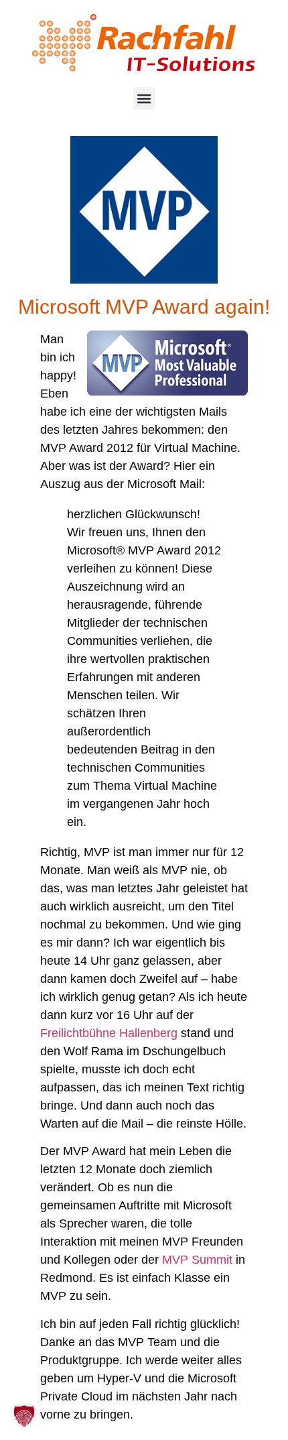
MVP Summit (197, 1259)
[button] (144, 98)
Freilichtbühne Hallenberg (108, 1033)
